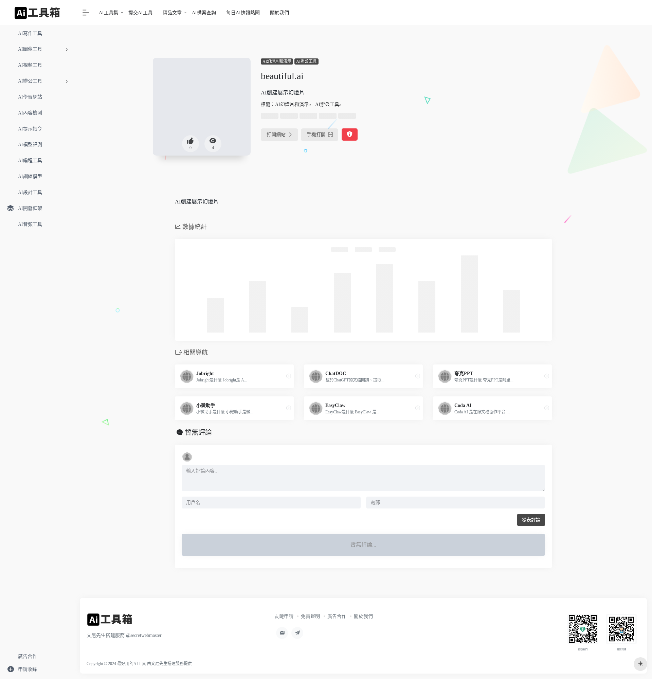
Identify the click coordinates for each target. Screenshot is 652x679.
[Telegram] (297, 633)
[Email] (282, 633)
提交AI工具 (140, 12)
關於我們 (279, 12)
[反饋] (350, 134)
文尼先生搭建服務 (167, 663)
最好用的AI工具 (131, 663)
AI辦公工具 (306, 61)
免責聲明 (310, 616)
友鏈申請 (283, 616)
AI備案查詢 (204, 12)
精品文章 (172, 12)
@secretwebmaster (144, 635)
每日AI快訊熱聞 (243, 12)
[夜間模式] (640, 664)
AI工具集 (108, 12)
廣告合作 (336, 616)
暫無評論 (198, 432)
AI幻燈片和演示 (276, 61)
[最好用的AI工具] (110, 622)
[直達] (289, 376)
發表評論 (531, 519)
